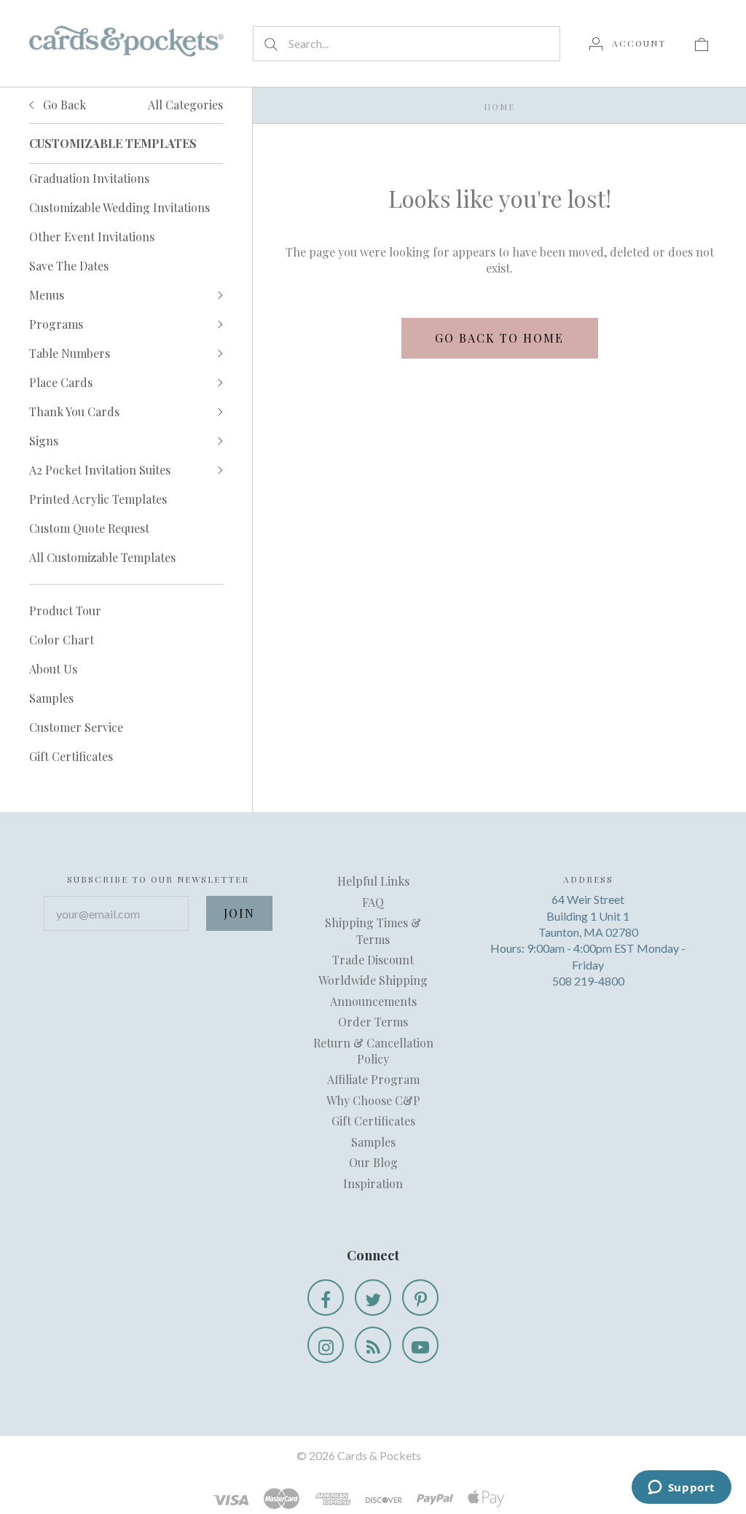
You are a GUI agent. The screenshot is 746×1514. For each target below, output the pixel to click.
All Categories (185, 104)
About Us (53, 668)
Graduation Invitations (89, 178)
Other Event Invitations (91, 236)
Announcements (373, 1001)
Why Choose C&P (373, 1100)
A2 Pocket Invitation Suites (99, 469)
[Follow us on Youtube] (420, 1345)
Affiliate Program (373, 1079)
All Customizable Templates (102, 557)
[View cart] (701, 43)
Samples (51, 698)
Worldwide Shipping (373, 980)
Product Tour (65, 610)
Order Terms (373, 1021)
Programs (56, 324)
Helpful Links (373, 881)
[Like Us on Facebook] (325, 1297)
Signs (43, 440)
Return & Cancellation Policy (373, 1050)
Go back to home (499, 338)
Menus (46, 295)
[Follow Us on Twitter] (373, 1297)
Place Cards (61, 382)
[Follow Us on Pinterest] (420, 1297)
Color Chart (61, 639)
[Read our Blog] (373, 1345)
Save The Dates (69, 265)
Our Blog (373, 1162)
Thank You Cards (74, 411)
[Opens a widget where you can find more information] (681, 1488)
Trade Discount (373, 959)
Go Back (63, 104)
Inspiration (373, 1183)
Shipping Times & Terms (373, 930)
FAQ (373, 902)
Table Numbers (69, 353)
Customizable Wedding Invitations (119, 207)
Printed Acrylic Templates (98, 499)
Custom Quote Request (89, 528)
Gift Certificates (71, 756)
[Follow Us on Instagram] (325, 1345)
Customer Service (76, 727)
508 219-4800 (588, 981)
